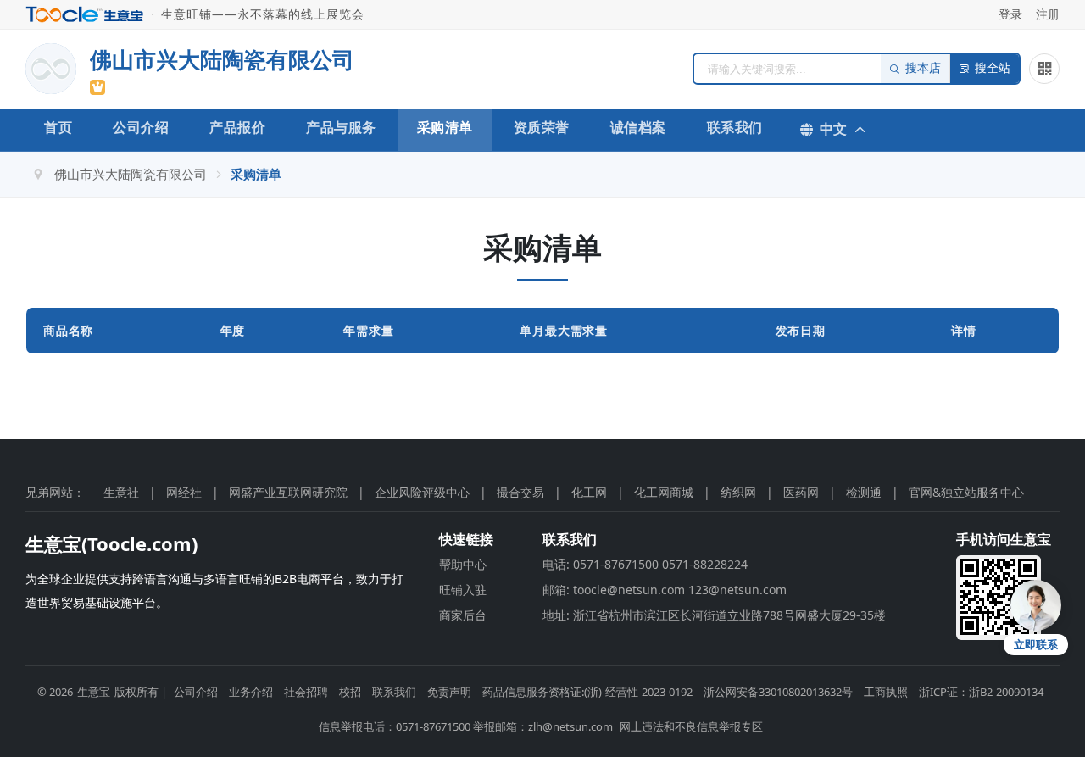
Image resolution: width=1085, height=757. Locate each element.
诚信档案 (638, 127)
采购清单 (445, 127)
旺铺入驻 (463, 590)
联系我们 (735, 127)
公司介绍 (141, 127)
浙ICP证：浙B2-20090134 (981, 691)
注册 (1048, 14)
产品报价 (237, 127)
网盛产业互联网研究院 (288, 492)
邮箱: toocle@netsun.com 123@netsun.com (664, 590)
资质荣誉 (542, 127)
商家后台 (463, 615)
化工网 (589, 492)
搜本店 (923, 68)
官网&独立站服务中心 (966, 492)
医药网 (801, 492)
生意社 (121, 492)
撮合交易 (520, 492)
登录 (1010, 14)
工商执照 (886, 691)
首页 (58, 127)
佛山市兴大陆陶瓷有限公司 (130, 173)
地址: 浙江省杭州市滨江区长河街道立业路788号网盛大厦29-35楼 (714, 615)
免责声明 (449, 691)
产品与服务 (341, 127)
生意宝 (93, 691)
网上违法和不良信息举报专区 (691, 726)
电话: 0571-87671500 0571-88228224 (645, 564)
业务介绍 (251, 691)
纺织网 (738, 492)
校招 (350, 691)
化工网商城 (663, 492)
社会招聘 (306, 691)
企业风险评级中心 (422, 492)
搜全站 (992, 68)
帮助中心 (463, 564)
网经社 (184, 492)
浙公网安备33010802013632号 (778, 691)
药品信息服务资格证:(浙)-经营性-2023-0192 (587, 691)
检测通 (864, 492)
